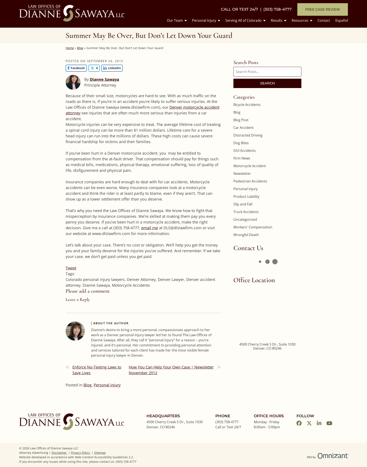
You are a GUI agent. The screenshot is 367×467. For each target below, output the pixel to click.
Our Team (175, 20)
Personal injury (107, 384)
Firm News (241, 158)
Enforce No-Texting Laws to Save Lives (96, 369)
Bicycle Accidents (247, 104)
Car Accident (243, 127)
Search (267, 83)
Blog (80, 48)
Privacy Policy (81, 453)
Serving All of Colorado (243, 20)
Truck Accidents (246, 211)
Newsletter (242, 173)
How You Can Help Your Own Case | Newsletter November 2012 (171, 369)
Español (341, 20)
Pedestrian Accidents (250, 181)
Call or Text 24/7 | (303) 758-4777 (256, 9)
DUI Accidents (244, 150)
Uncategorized (245, 219)
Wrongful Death (246, 234)
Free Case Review (322, 9)
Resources (300, 20)
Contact (324, 20)
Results (276, 20)
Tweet (71, 268)
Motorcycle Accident (249, 166)
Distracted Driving (248, 135)
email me (149, 227)
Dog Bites (241, 143)
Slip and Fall (242, 204)
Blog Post (240, 120)
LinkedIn (111, 68)
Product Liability (246, 196)
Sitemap (100, 453)
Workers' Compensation (252, 227)
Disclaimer (60, 453)
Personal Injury (204, 20)
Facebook (75, 68)
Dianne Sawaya (104, 79)
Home (70, 48)
